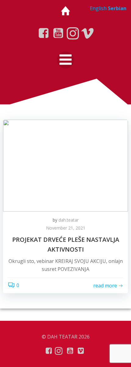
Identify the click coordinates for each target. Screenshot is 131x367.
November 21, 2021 (65, 228)
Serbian (117, 8)
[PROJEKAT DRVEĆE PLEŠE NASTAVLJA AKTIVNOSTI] (65, 165)
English (98, 8)
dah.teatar (68, 220)
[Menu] (65, 60)
